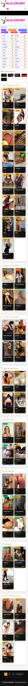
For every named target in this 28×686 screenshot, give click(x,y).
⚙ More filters (23, 32)
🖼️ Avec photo (4, 32)
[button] (7, 13)
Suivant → (19, 674)
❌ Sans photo (14, 32)
